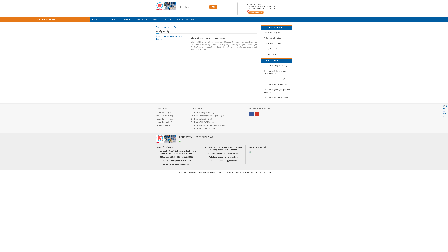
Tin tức (156, 20)
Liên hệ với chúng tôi (272, 33)
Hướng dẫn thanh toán (272, 49)
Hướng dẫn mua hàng (187, 20)
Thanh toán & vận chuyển (135, 20)
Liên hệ (168, 20)
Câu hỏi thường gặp (271, 54)
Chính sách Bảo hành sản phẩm (276, 98)
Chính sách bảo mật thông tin (275, 79)
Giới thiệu (112, 20)
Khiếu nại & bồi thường (272, 38)
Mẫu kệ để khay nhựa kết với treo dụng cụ (208, 38)
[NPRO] (166, 6)
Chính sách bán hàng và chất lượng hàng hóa (275, 72)
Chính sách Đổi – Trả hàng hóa (275, 84)
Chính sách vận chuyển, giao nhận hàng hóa (277, 91)
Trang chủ (97, 20)
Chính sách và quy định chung (275, 65)
